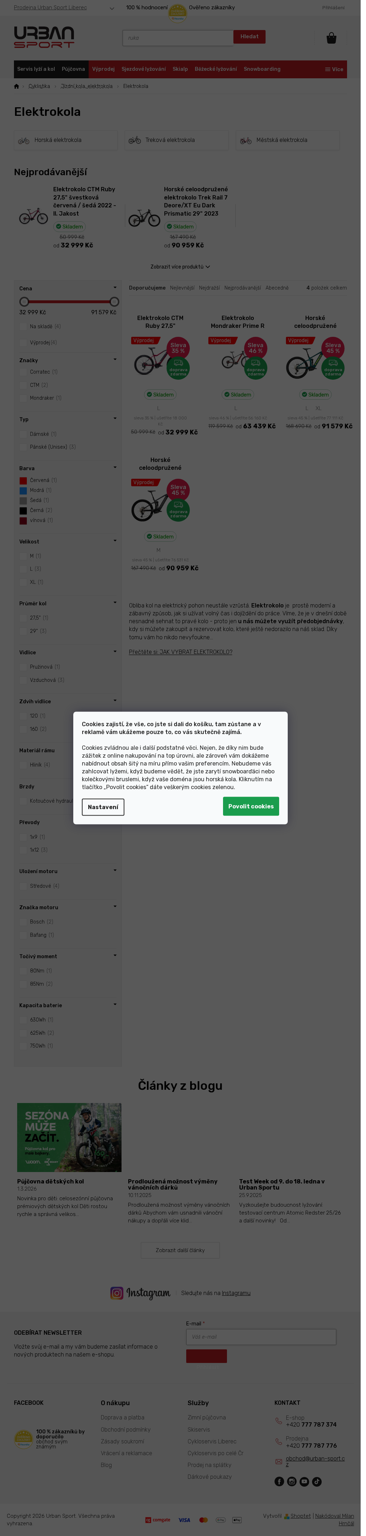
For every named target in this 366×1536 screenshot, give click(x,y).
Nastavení (103, 807)
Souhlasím (251, 806)
